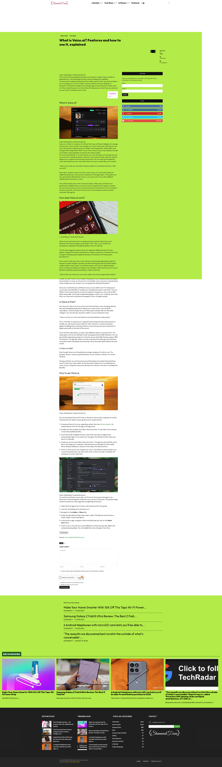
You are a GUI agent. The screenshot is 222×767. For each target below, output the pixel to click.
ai (64, 543)
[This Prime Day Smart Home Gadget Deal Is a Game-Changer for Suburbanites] (46, 731)
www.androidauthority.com (74, 537)
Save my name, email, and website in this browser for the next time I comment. (82, 571)
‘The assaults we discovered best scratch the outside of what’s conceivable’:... (103, 635)
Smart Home (64, 35)
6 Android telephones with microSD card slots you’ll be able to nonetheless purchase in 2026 (136, 693)
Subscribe (158, 120)
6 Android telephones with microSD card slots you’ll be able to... (104, 625)
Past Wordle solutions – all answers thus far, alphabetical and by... (63, 724)
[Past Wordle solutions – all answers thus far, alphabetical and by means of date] (46, 724)
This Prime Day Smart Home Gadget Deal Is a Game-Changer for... (62, 732)
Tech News (73, 35)
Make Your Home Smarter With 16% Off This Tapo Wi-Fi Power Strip (28, 693)
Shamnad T (68, 611)
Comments (64, 533)
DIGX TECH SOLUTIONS (72, 762)
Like (160, 106)
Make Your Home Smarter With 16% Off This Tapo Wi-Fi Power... (105, 607)
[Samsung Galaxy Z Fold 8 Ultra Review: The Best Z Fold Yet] (83, 674)
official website (105, 424)
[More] (161, 66)
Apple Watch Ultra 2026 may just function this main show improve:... (62, 739)
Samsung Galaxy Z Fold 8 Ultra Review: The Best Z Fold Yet (81, 693)
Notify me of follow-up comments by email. (72, 582)
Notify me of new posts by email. (69, 584)
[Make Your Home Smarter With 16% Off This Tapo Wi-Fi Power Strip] (28, 674)
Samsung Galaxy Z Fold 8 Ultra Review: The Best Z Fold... (100, 616)
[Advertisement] (111, 19)
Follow (159, 109)
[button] (169, 3)
